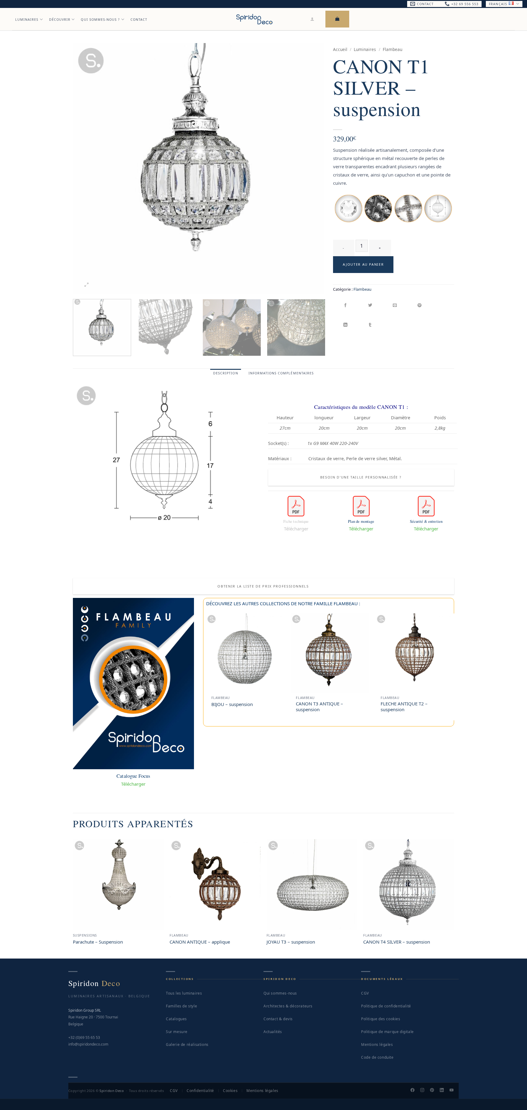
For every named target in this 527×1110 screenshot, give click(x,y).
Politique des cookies (380, 1018)
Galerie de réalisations (187, 1044)
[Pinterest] (434, 1090)
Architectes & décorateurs (288, 1006)
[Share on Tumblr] (370, 325)
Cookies (230, 1090)
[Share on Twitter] (370, 306)
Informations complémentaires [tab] (281, 373)
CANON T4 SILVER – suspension (396, 942)
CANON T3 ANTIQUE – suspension (319, 707)
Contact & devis (278, 1018)
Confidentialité (200, 1090)
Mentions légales (377, 1044)
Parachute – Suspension (98, 942)
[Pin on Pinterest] (420, 306)
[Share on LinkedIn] (346, 325)
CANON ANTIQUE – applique (200, 942)
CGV (365, 993)
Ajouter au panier (363, 264)
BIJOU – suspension (232, 704)
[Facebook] (415, 1090)
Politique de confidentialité (386, 1006)
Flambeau (392, 49)
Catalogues (176, 1018)
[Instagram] (424, 1090)
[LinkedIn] (444, 1090)
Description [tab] (225, 373)
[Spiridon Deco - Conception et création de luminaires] (254, 19)
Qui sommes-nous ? (100, 19)
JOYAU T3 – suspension (291, 942)
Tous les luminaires (184, 993)
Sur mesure (177, 1031)
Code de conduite (377, 1057)
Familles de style (181, 1006)
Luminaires (27, 19)
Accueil (340, 49)
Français (498, 4)
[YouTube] (454, 1090)
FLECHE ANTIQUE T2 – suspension (404, 707)
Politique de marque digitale (387, 1031)
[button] (312, 19)
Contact (139, 19)
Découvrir (59, 19)
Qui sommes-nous (280, 993)
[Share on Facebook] (346, 306)
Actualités (273, 1031)
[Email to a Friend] (395, 306)
